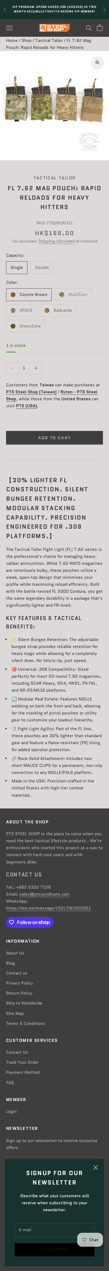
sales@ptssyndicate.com (44, 894)
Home (12, 40)
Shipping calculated (56, 241)
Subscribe (54, 1249)
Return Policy (19, 993)
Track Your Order (22, 1062)
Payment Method (23, 1072)
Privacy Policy (19, 983)
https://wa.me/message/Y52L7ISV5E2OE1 (48, 908)
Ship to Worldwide (24, 1003)
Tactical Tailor (49, 40)
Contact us (17, 973)
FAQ (10, 1083)
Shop (26, 40)
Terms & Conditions (25, 1023)
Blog (10, 963)
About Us (15, 953)
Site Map (15, 1013)
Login (11, 1111)
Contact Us (17, 1052)
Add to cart (54, 438)
